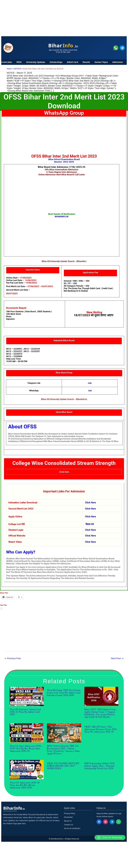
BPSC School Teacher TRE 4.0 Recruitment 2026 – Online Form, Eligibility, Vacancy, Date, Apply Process (63, 749)
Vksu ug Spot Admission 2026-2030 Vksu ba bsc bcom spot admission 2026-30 (26, 748)
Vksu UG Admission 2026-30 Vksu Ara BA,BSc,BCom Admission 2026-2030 (25, 785)
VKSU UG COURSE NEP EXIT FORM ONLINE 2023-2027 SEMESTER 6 (63, 766)
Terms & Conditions (72, 828)
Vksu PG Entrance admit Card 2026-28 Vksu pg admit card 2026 (25, 712)
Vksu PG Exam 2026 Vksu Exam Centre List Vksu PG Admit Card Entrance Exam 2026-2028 (63, 692)
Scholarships (56, 62)
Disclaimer (68, 817)
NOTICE (10, 73)
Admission (117, 62)
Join (90, 390)
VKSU (19, 62)
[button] (110, 837)
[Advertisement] (64, 17)
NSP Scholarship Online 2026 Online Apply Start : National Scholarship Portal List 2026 (99, 766)
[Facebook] (99, 821)
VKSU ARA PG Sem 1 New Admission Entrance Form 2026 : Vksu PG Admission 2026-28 (101, 729)
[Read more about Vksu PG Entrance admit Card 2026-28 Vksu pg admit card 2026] (27, 696)
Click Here (64, 472)
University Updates (35, 62)
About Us (68, 821)
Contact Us (68, 824)
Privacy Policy (69, 813)
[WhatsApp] (118, 821)
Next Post (117, 658)
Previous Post (12, 658)
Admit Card (72, 62)
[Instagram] (105, 821)
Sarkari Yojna (101, 62)
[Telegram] (112, 821)
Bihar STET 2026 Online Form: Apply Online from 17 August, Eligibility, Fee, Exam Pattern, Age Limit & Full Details (100, 713)
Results (86, 62)
